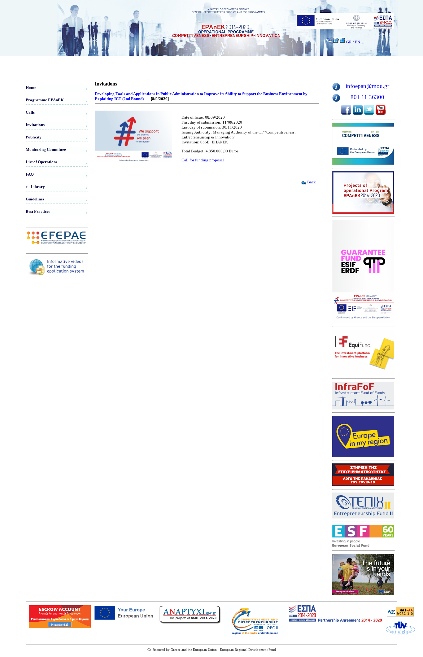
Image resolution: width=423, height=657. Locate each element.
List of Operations (41, 162)
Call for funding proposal (202, 160)
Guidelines (35, 199)
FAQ (30, 174)
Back (311, 182)
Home (31, 87)
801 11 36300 (367, 97)
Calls (30, 112)
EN (357, 42)
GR (349, 42)
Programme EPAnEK (45, 100)
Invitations (35, 124)
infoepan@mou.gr (367, 86)
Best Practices (38, 211)
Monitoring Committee (46, 149)
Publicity (33, 137)
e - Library (35, 186)
